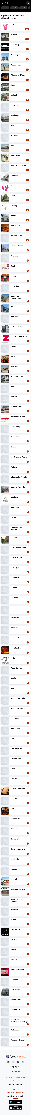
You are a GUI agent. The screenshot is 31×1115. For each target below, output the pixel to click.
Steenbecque (16, 1000)
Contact (15, 1081)
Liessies (14, 869)
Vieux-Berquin (16, 668)
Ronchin (14, 396)
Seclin (13, 658)
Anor (13, 688)
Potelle (13, 949)
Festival (24, 8)
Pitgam (14, 939)
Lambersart (15, 577)
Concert (6, 8)
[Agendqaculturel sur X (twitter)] (8, 1061)
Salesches (15, 979)
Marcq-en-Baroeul (18, 889)
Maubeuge (15, 115)
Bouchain (14, 316)
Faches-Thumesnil (18, 788)
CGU (15, 1075)
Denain (13, 216)
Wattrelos (15, 366)
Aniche (13, 678)
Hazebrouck (15, 226)
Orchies (14, 185)
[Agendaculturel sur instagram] (18, 1061)
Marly (13, 125)
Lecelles (14, 587)
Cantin (13, 738)
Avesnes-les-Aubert (18, 708)
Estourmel (15, 778)
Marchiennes (16, 618)
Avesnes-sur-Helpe (18, 698)
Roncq (13, 447)
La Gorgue (15, 567)
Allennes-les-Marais (19, 477)
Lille (12, 25)
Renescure (15, 437)
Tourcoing (15, 45)
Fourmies (14, 105)
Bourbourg (15, 507)
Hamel (13, 386)
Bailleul (14, 95)
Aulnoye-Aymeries (18, 487)
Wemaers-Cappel (18, 1040)
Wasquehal (15, 155)
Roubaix (14, 35)
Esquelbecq (15, 427)
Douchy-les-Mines (18, 417)
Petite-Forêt (16, 929)
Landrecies (15, 859)
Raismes (14, 959)
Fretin (13, 809)
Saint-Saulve (16, 648)
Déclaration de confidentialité (15, 1078)
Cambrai (14, 175)
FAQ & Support (15, 1071)
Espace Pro (15, 1089)
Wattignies (15, 1030)
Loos (12, 608)
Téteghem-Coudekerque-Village (19, 1021)
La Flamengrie (16, 557)
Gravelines (15, 135)
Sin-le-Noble (15, 286)
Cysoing (14, 205)
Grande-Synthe (17, 376)
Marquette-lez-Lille (18, 165)
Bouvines (14, 256)
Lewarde (14, 597)
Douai (13, 85)
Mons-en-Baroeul (17, 246)
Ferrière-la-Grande (18, 547)
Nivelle (13, 919)
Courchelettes (16, 748)
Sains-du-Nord (16, 638)
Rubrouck (14, 628)
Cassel (13, 517)
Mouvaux (14, 909)
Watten (14, 467)
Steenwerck (15, 1010)
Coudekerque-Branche (16, 528)
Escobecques (16, 758)
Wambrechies (16, 236)
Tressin (13, 346)
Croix (13, 195)
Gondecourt (15, 819)
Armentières (16, 407)
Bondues (14, 497)
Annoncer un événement (15, 1092)
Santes (13, 276)
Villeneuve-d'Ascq (18, 75)
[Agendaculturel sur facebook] (13, 1061)
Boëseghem (15, 728)
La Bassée (15, 718)
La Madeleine (16, 326)
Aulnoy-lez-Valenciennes (16, 297)
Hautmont (15, 839)
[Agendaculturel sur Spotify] (22, 1061)
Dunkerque (15, 55)
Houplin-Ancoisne (18, 849)
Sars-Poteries (16, 990)
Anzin (13, 356)
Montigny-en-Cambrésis (16, 900)
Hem (12, 145)
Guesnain (14, 829)
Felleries (14, 799)
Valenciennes (16, 65)
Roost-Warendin (17, 969)
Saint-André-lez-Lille (19, 336)
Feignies (14, 537)
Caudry (13, 266)
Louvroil (14, 879)
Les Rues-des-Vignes (19, 457)
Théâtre (15, 8)
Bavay (13, 306)
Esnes (13, 768)
